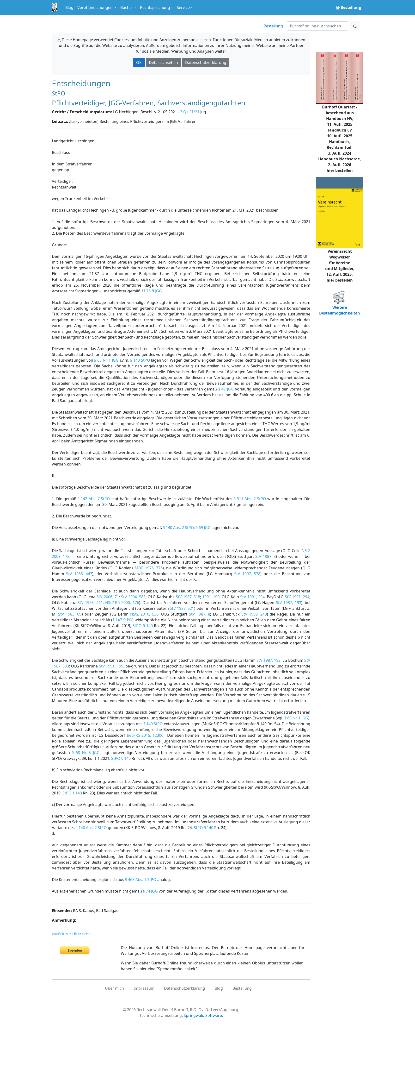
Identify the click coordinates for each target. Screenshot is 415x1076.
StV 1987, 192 (268, 660)
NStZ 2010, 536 (144, 614)
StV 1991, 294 (252, 596)
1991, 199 (211, 596)
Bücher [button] (126, 7)
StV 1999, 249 (254, 614)
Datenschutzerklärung (205, 62)
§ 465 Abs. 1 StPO (140, 879)
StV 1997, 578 (247, 573)
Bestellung (273, 26)
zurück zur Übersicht (71, 934)
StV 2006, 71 (108, 596)
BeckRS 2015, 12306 (145, 735)
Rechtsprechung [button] (155, 7)
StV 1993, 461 (90, 602)
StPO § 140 (143, 625)
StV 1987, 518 (188, 596)
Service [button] (183, 7)
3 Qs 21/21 (189, 111)
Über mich (114, 988)
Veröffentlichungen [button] (95, 7)
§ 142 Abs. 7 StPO (94, 498)
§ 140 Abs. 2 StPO (178, 527)
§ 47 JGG (226, 389)
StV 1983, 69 (69, 614)
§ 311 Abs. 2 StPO (250, 498)
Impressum (144, 988)
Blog (69, 7)
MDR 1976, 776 (148, 568)
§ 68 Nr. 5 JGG (85, 752)
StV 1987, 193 (288, 602)
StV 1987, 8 (265, 556)
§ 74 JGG (150, 891)
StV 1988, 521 (182, 608)
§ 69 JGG (203, 527)
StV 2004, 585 (133, 596)
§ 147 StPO (122, 620)
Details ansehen (163, 62)
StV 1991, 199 (111, 666)
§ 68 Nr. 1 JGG (106, 360)
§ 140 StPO (140, 360)
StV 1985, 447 (79, 573)
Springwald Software (203, 1015)
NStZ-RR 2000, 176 (122, 602)
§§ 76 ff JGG (151, 291)
